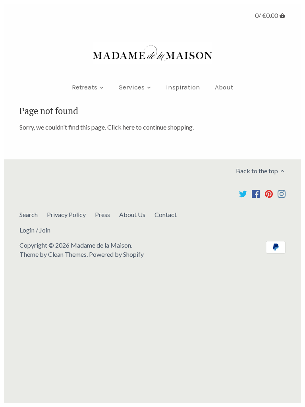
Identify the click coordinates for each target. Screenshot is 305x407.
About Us (132, 214)
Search (28, 214)
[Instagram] (282, 193)
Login (27, 230)
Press (102, 214)
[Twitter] (243, 193)
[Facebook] (256, 193)
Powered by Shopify (116, 254)
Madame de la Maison (101, 245)
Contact (165, 214)
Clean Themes (67, 254)
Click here (121, 127)
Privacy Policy (66, 214)
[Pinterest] (269, 193)
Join (44, 230)
